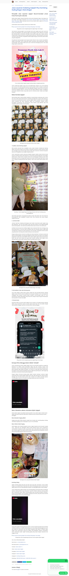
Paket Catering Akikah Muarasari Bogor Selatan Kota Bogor (53, 14)
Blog (40, 1)
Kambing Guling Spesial (19, 5)
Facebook (20, 561)
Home (16, 1)
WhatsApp (29, 561)
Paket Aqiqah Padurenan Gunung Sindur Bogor (52, 33)
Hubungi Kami (45, 1)
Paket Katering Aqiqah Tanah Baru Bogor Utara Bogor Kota (53, 23)
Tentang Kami (22, 1)
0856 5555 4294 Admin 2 (31, 558)
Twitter (25, 561)
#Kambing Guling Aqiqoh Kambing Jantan (23, 564)
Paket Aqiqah (34, 1)
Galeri (28, 1)
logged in (18, 569)
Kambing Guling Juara (20, 556)
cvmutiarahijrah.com (21, 542)
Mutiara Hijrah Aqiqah (19, 549)
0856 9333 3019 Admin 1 (21, 558)
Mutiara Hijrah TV (19, 546)
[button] (66, 561)
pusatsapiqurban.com (23, 544)
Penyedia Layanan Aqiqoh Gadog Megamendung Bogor (53, 19)
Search (50, 5)
